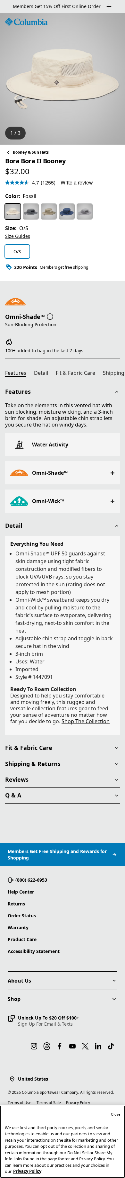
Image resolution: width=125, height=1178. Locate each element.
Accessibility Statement (34, 951)
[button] (50, 316)
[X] (85, 1046)
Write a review (77, 182)
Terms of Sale (49, 1102)
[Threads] (46, 1046)
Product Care (22, 939)
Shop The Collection (86, 721)
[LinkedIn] (98, 1046)
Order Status (22, 916)
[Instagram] (34, 1046)
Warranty (18, 927)
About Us (19, 980)
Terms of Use (19, 1102)
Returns (16, 904)
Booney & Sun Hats (31, 152)
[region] (62, 79)
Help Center (21, 892)
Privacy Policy (78, 1102)
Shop (14, 999)
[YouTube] (72, 1046)
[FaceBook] (59, 1046)
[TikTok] (110, 1046)
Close (115, 1114)
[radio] (13, 211)
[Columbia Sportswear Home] (26, 22)
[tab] (18, 374)
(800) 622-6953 (31, 880)
